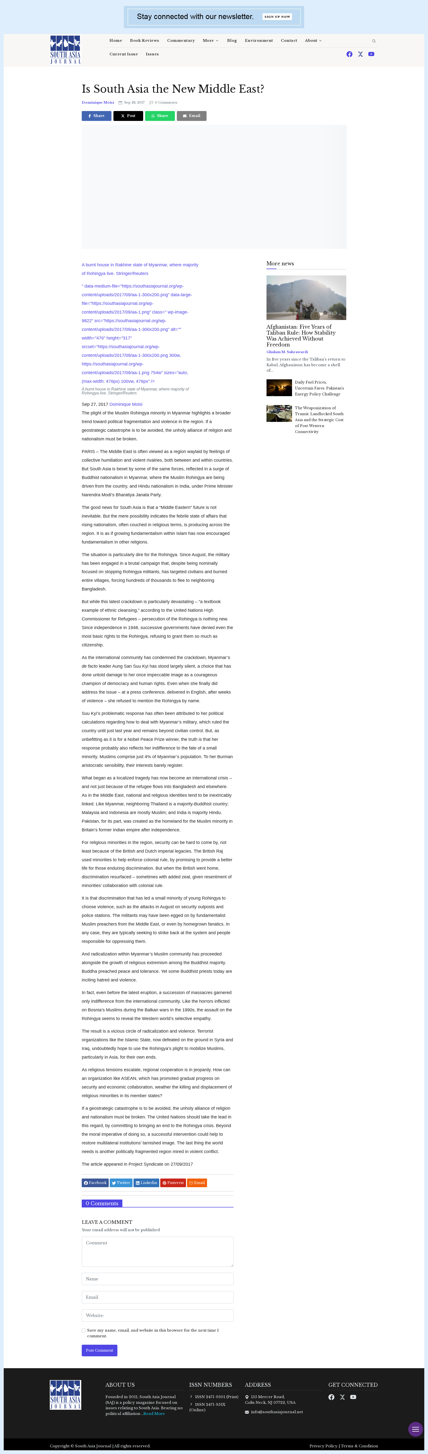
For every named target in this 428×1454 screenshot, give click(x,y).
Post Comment (99, 1350)
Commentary (181, 40)
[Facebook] (350, 53)
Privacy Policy (324, 1446)
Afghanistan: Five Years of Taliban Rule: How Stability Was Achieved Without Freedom (301, 336)
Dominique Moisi (98, 102)
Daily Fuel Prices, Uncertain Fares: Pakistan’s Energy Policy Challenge (319, 388)
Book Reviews (144, 40)
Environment (259, 40)
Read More (154, 1413)
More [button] (208, 40)
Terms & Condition (359, 1446)
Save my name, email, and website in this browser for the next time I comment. (153, 1333)
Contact (289, 40)
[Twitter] (360, 53)
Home (115, 40)
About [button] (311, 40)
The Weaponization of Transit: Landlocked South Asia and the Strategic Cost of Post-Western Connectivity (319, 420)
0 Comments (165, 102)
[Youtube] (371, 53)
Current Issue (123, 54)
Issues (152, 54)
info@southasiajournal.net (277, 1411)
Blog (232, 40)
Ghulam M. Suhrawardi (287, 352)
